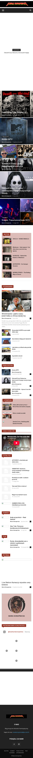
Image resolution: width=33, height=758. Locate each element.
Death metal (5, 109)
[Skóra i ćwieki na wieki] (7, 415)
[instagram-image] (7, 641)
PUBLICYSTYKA (8, 365)
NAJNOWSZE (5, 217)
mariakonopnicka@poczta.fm (21, 732)
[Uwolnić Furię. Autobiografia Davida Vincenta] (7, 424)
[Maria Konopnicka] (16, 4)
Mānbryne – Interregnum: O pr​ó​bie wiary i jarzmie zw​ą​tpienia (21, 249)
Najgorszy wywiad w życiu (19, 494)
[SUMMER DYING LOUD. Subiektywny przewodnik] (16, 158)
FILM (4, 536)
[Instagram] (19, 744)
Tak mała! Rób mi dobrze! (19, 486)
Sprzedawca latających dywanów (21, 339)
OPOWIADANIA (7, 286)
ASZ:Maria (6, 555)
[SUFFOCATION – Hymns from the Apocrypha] (6, 392)
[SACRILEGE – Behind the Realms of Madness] (7, 258)
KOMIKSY (6, 513)
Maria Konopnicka (6, 318)
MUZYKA (4, 161)
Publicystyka (5, 136)
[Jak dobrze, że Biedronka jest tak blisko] (6, 349)
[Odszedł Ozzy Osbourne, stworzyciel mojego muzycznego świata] (16, 185)
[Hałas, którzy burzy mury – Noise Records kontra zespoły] (7, 407)
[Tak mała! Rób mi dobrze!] (6, 488)
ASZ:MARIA (12, 752)
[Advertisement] (16, 30)
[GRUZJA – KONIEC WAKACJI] (7, 241)
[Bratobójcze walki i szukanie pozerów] (6, 480)
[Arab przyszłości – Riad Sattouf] (5, 520)
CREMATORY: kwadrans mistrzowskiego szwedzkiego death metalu (20, 470)
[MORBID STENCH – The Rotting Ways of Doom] (7, 275)
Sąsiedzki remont (17, 356)
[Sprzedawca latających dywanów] (6, 341)
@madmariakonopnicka (15, 632)
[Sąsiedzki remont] (6, 358)
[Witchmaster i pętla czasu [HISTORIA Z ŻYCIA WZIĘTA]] (16, 301)
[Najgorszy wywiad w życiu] (6, 497)
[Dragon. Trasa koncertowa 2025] (16, 212)
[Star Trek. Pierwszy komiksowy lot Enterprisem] (5, 528)
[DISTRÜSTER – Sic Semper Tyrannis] (7, 266)
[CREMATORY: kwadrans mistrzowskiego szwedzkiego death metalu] (6, 471)
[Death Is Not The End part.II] (16, 104)
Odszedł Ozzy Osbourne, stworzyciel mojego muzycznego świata (21, 380)
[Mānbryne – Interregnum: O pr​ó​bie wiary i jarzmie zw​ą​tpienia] (7, 249)
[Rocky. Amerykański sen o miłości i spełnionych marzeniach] (5, 543)
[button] (3, 10)
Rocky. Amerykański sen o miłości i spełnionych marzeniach (19, 543)
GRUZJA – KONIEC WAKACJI (21, 239)
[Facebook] (14, 744)
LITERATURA (8, 400)
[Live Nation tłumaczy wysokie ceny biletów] (16, 569)
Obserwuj (27, 632)
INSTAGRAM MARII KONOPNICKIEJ (14, 625)
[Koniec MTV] (16, 131)
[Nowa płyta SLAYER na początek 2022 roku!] (6, 332)
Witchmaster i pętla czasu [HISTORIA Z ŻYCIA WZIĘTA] (14, 315)
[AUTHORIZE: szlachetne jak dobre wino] (6, 462)
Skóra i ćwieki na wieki (19, 413)
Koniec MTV (15, 370)
